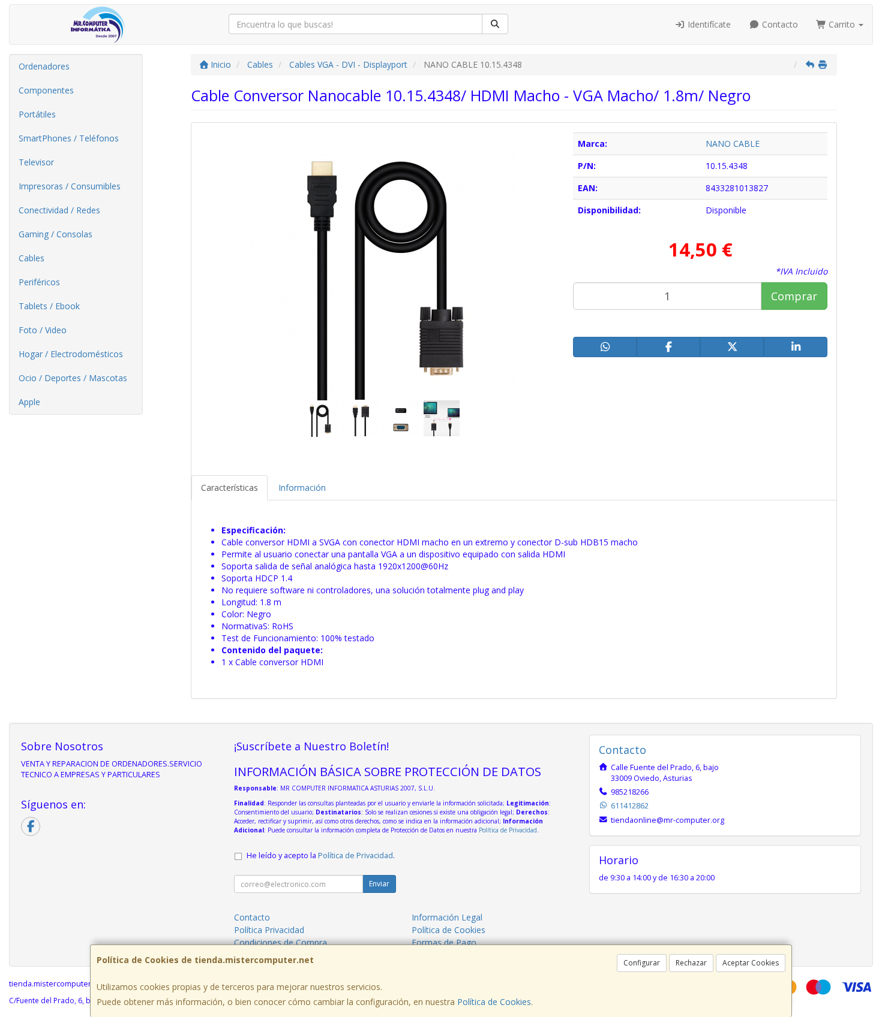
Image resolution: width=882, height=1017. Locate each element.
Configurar (641, 963)
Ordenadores (44, 66)
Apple (29, 402)
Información (302, 487)
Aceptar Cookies (750, 963)
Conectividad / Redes (59, 210)
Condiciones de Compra (280, 942)
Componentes (46, 90)
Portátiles (37, 114)
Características (229, 487)
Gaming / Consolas (55, 234)
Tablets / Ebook (49, 306)
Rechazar (691, 963)
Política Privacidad (269, 929)
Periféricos (39, 282)
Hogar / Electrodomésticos (71, 354)
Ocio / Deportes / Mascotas (73, 378)
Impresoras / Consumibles (70, 186)
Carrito (841, 24)
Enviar (379, 884)
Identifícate (708, 24)
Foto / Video (43, 330)
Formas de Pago (444, 942)
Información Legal (447, 917)
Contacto (779, 24)
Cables (31, 258)
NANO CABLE (733, 143)
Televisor (36, 162)
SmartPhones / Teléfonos (69, 138)
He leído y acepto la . (321, 855)
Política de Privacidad (508, 830)
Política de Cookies (494, 1001)
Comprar (794, 296)
